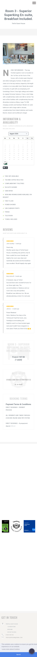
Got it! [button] (19, 654)
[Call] (32, 651)
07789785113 (25, 380)
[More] (13, 426)
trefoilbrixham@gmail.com (14, 637)
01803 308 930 (12, 380)
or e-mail (18, 384)
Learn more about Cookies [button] (11, 649)
